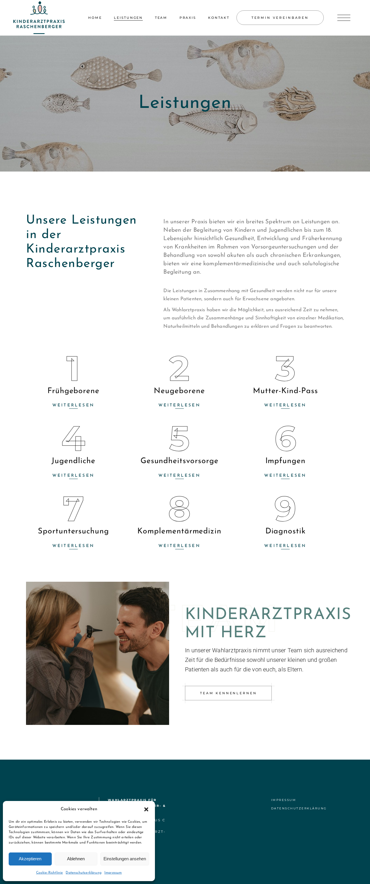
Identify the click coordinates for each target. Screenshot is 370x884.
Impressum (113, 872)
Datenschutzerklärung (83, 872)
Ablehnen (76, 858)
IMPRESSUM (283, 800)
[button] (146, 809)
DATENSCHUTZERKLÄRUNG (299, 808)
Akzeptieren (30, 858)
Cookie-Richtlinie (49, 872)
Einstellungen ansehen (124, 858)
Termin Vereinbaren (280, 18)
